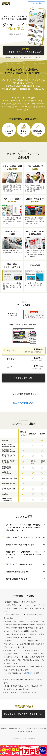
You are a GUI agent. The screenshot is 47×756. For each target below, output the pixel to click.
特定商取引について (16, 728)
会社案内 (29, 731)
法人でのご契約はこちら (23, 403)
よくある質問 (19, 731)
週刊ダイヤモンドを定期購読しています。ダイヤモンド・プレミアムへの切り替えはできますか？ (23, 554)
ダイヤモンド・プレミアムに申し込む (24, 50)
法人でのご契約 (36, 3)
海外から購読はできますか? (17, 579)
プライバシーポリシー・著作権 (35, 728)
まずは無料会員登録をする (23, 394)
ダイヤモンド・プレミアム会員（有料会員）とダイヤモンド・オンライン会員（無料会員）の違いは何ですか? (23, 527)
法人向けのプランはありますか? (19, 564)
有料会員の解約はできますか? (18, 572)
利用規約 (28, 673)
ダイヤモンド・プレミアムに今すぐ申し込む (24, 714)
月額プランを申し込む (23, 378)
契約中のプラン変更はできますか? (20, 545)
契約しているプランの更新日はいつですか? (23, 537)
